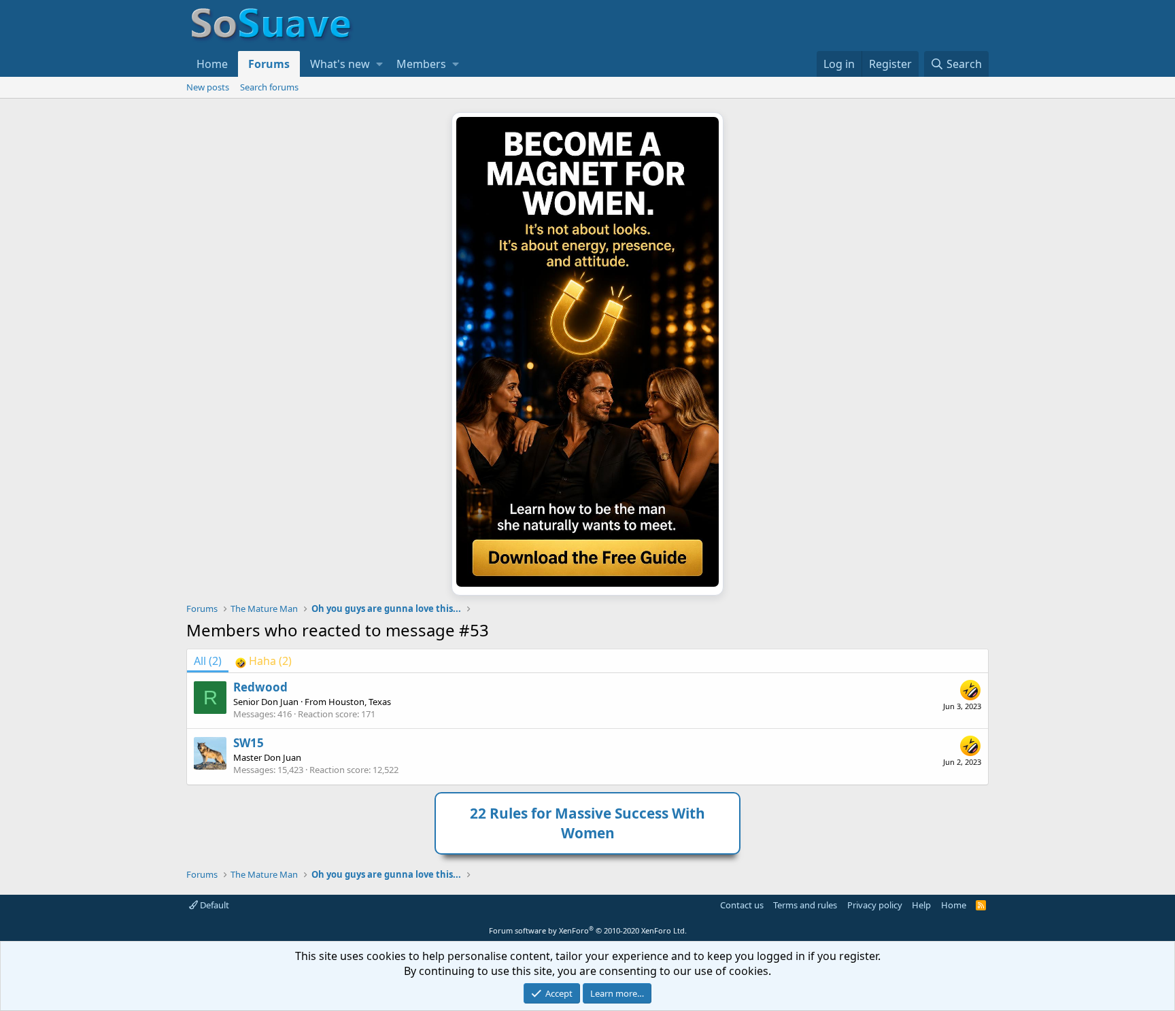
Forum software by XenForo (588, 930)
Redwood (260, 687)
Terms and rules (805, 905)
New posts (207, 87)
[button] (379, 64)
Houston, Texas (359, 702)
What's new (340, 63)
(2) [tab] (208, 660)
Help (921, 905)
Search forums (269, 87)
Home (212, 63)
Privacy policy (874, 905)
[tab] (263, 660)
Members (421, 63)
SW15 (248, 743)
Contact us (742, 905)
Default (213, 905)
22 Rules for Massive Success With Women (587, 823)
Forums (269, 63)
